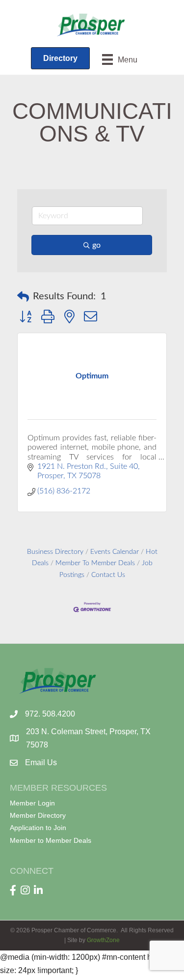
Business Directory (55, 551)
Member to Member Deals (50, 840)
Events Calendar (114, 551)
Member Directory (38, 815)
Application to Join (38, 828)
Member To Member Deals (95, 563)
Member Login (32, 803)
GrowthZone (103, 940)
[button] (23, 296)
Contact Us (108, 575)
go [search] (96, 245)
